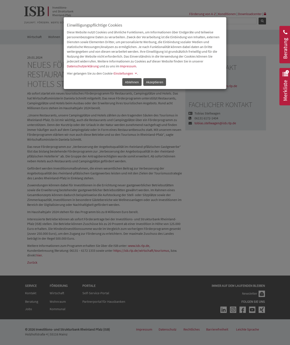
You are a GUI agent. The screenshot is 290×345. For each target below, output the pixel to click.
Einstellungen (123, 73)
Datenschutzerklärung (83, 66)
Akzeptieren (154, 82)
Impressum (128, 66)
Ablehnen (132, 82)
